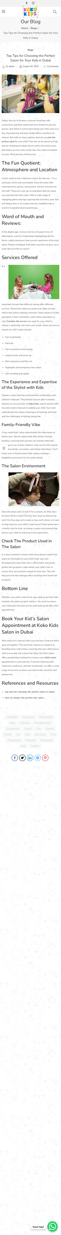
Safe (23, 746)
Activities (12, 717)
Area (12, 723)
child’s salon (50, 657)
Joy (18, 734)
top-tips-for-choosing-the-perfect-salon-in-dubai (30, 691)
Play (53, 734)
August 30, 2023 (30, 66)
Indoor (8, 734)
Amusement (46, 717)
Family (28, 728)
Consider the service (17, 321)
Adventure (28, 717)
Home (24, 28)
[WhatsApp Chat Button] (52, 1226)
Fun (39, 728)
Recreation (47, 740)
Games (50, 728)
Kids (27, 734)
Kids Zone (40, 734)
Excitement (13, 728)
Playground (14, 740)
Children (24, 723)
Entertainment (42, 723)
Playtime (31, 740)
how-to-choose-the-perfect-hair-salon (24, 697)
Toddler (35, 746)
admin (11, 66)
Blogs (34, 28)
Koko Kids (34, 403)
